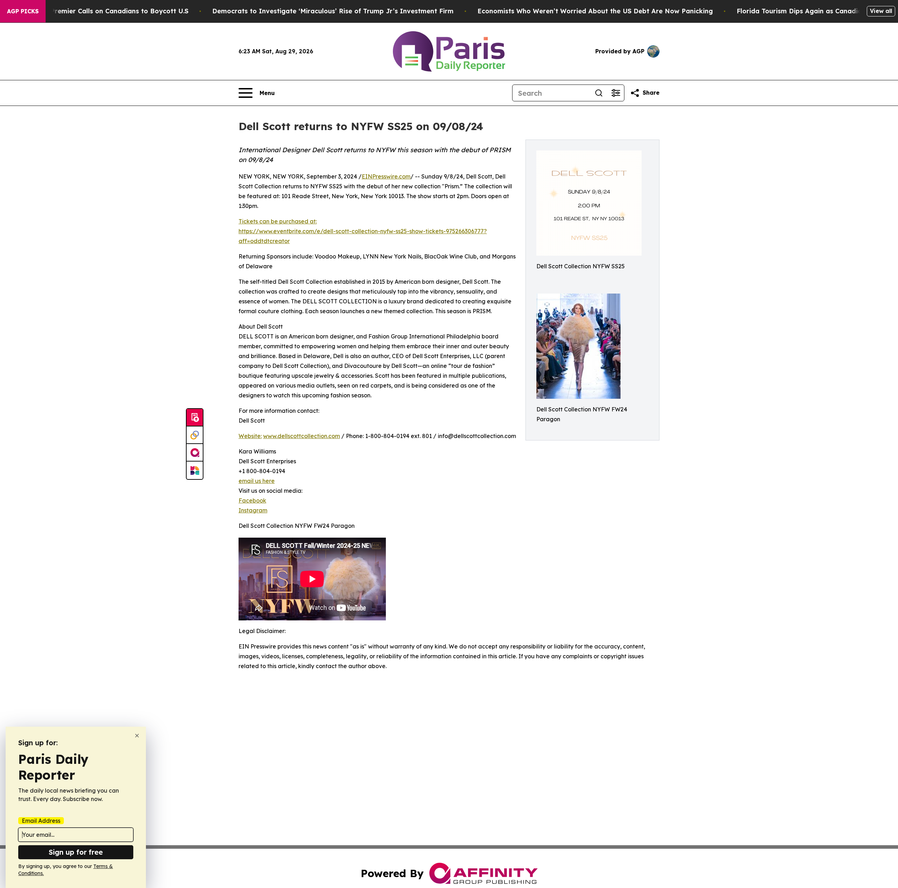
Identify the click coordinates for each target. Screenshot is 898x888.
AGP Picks (23, 11)
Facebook (252, 500)
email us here (257, 480)
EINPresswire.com (386, 176)
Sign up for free (76, 852)
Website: (250, 435)
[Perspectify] (195, 435)
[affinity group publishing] (195, 453)
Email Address (41, 820)
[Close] (137, 735)
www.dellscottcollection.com (301, 435)
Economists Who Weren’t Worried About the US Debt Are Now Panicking (595, 11)
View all (881, 10)
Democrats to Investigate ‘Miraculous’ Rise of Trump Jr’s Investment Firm (333, 11)
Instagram (253, 510)
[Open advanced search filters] (615, 93)
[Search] (598, 93)
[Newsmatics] (195, 470)
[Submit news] (195, 417)
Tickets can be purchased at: (278, 221)
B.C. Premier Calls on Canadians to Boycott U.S (112, 11)
